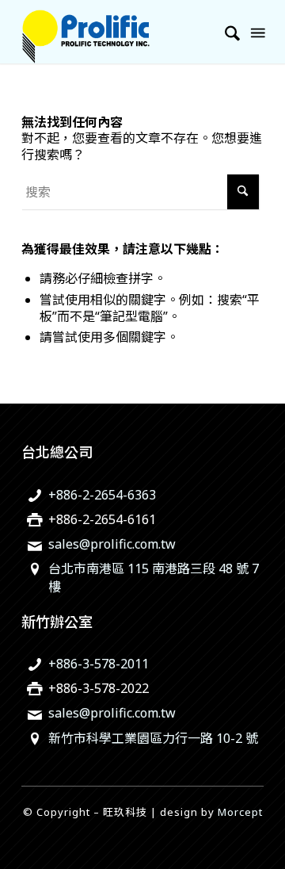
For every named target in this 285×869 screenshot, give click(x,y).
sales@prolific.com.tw (112, 544)
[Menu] (256, 32)
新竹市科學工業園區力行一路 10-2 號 (153, 738)
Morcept (240, 812)
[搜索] (224, 31)
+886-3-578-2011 (98, 663)
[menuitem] (224, 31)
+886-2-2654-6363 (102, 494)
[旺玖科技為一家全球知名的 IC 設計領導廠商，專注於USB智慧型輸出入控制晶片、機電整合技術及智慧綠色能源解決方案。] (118, 31)
